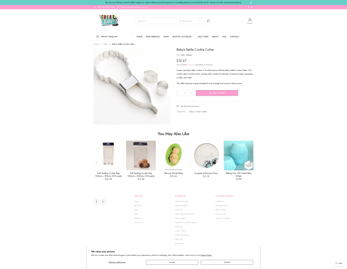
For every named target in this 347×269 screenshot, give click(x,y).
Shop (136, 209)
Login (136, 214)
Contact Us (138, 222)
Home (136, 201)
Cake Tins (179, 209)
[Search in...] (208, 21)
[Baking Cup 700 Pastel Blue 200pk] (238, 155)
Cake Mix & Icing (181, 201)
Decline (227, 262)
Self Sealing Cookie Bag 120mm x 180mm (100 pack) (108, 175)
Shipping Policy (222, 205)
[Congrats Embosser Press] (206, 155)
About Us (138, 205)
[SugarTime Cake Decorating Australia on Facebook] (248, 7)
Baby (191, 111)
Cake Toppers (180, 218)
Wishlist (137, 218)
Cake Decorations (182, 205)
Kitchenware (179, 243)
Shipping (191, 64)
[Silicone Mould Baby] (173, 155)
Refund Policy (221, 209)
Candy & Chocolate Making (185, 222)
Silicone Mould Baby (173, 173)
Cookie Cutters (201, 111)
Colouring (179, 226)
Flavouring (179, 239)
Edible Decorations (182, 235)
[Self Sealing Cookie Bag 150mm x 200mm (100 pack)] (141, 155)
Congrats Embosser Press (206, 173)
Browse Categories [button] (109, 36)
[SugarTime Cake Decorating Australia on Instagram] (252, 7)
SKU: (178, 55)
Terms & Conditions (223, 218)
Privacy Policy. (206, 255)
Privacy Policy (221, 214)
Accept (172, 262)
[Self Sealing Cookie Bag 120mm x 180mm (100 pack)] (108, 155)
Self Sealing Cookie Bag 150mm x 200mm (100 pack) (140, 175)
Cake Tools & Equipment (184, 214)
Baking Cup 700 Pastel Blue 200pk (238, 175)
